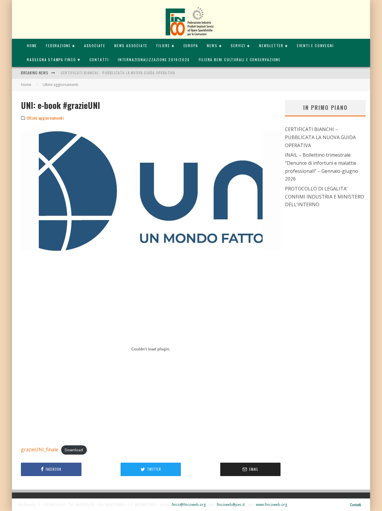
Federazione (58, 45)
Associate (94, 45)
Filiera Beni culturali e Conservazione (240, 59)
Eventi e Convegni (315, 45)
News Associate (130, 45)
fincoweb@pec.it (231, 504)
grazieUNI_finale (39, 449)
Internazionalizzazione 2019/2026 (154, 59)
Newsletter (271, 45)
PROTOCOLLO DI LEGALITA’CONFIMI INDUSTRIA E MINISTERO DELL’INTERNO (324, 196)
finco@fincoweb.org (189, 504)
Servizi (238, 45)
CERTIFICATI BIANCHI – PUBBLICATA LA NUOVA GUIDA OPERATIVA (320, 137)
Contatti (99, 59)
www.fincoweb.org (271, 504)
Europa (191, 45)
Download (74, 449)
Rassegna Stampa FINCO (51, 59)
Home (32, 45)
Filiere (163, 45)
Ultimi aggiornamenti (45, 118)
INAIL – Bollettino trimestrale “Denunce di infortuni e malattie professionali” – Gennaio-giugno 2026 (321, 167)
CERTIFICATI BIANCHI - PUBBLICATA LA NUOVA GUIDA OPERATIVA (118, 72)
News (212, 45)
